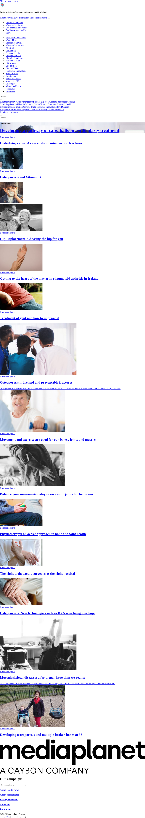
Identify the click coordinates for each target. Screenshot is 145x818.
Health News (23, 17)
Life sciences (11, 63)
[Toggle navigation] (49, 18)
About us (10, 48)
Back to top (5, 809)
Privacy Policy (5, 817)
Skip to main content (9, 1)
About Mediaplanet (9, 795)
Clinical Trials (12, 68)
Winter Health (12, 40)
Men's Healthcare (13, 86)
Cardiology (11, 50)
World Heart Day (13, 78)
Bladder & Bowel (14, 43)
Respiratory (11, 76)
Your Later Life (13, 81)
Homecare (10, 91)
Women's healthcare (15, 25)
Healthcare (10, 89)
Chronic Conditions (14, 22)
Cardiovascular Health (16, 30)
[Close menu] (1, 115)
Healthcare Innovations (16, 37)
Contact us (5, 804)
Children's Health (13, 55)
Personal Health (13, 53)
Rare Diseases (12, 73)
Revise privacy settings (18, 817)
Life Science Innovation (16, 27)
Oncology (10, 83)
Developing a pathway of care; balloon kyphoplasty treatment (59, 130)
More (8, 33)
